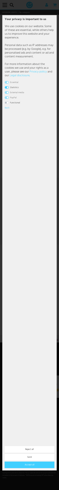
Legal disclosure (20, 75)
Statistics (14, 87)
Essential (14, 82)
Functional (15, 103)
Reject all (29, 449)
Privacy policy (38, 71)
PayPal (13, 97)
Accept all (29, 465)
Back (7, 108)
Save (29, 457)
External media (17, 92)
